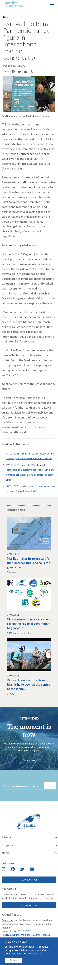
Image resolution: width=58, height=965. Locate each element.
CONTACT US (29, 879)
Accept (13, 960)
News (6, 17)
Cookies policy (33, 953)
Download (7, 920)
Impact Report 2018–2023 (16, 931)
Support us (29, 760)
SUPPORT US (29, 905)
